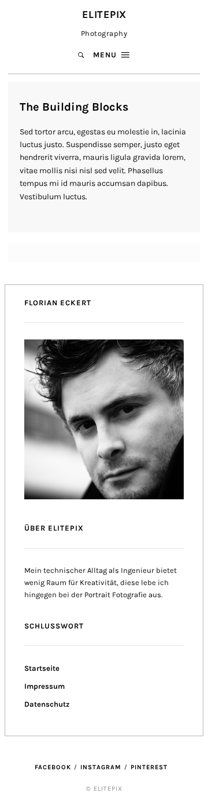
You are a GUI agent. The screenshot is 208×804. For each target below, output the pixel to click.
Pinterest (149, 767)
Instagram (100, 767)
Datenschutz (46, 704)
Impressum (44, 686)
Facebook (53, 767)
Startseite (42, 668)
